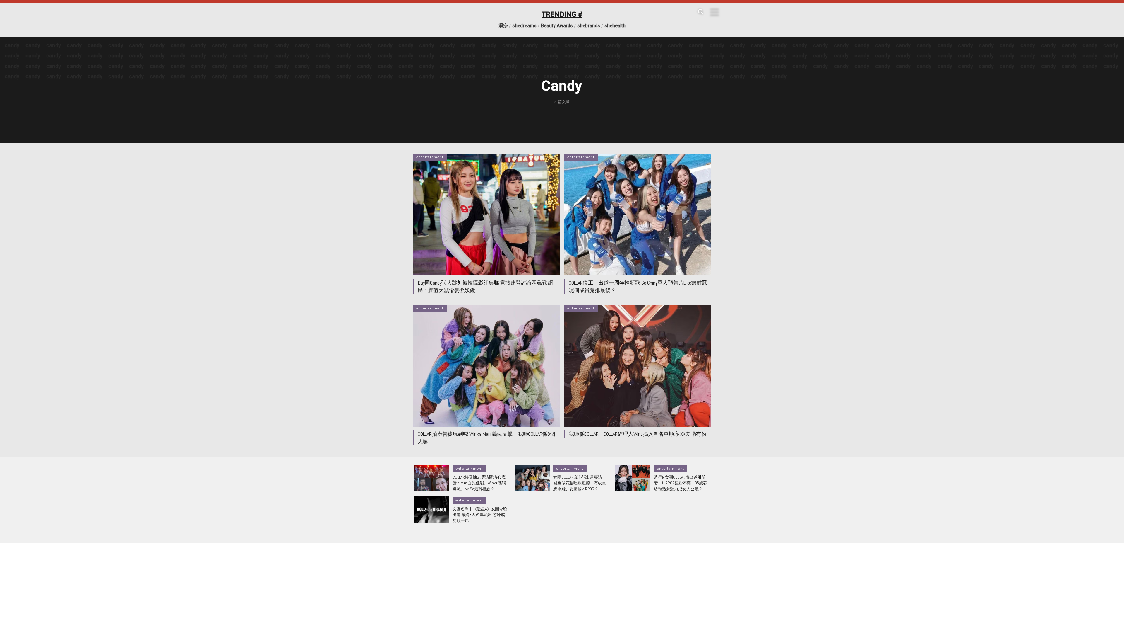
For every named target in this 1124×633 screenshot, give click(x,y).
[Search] (700, 12)
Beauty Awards (557, 25)
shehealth (615, 25)
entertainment (430, 157)
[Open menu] (714, 12)
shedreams (524, 25)
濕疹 (503, 25)
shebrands (588, 25)
